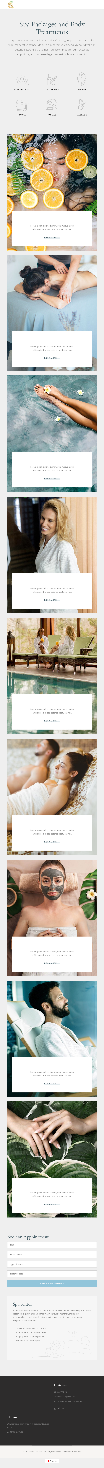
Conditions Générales (72, 1451)
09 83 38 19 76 (60, 1392)
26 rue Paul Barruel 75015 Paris (68, 1401)
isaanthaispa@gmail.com (64, 1396)
